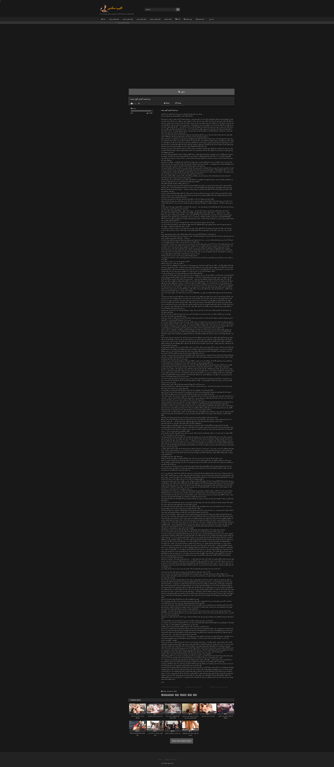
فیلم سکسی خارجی (128, 19)
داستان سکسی (168, 19)
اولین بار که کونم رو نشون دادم (193, 687)
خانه (104, 19)
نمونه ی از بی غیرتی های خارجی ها (170, 687)
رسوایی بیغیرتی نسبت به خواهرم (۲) (218, 687)
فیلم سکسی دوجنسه (155, 19)
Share (179, 103)
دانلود (182, 92)
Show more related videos (181, 741)
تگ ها (178, 19)
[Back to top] (329, 762)
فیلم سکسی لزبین (141, 19)
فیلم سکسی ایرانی (114, 19)
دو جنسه (184, 695)
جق (177, 695)
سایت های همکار (200, 19)
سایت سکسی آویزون (170, 759)
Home (102, 22)
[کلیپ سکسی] (112, 8)
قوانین (159, 759)
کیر (195, 695)
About (167, 103)
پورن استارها (188, 19)
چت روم (211, 19)
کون (191, 695)
